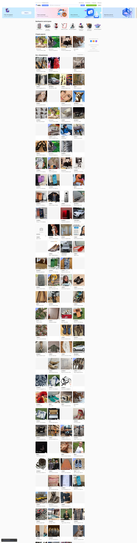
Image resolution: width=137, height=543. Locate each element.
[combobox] (65, 5)
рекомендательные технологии (93, 51)
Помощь (93, 48)
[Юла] (38, 5)
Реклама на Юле (94, 46)
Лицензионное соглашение (94, 44)
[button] (46, 48)
